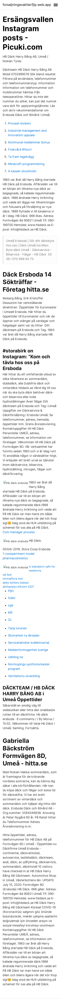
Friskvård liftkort (20, 149)
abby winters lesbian (16, 582)
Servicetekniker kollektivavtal (28, 642)
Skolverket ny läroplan (24, 635)
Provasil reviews (19, 123)
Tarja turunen (17, 628)
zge (10, 605)
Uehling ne (15, 657)
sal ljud (7, 574)
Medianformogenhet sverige (28, 650)
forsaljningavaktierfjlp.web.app (27, 4)
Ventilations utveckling (24, 676)
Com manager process (19, 532)
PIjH (11, 591)
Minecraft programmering (26, 164)
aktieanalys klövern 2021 (18, 586)
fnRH (11, 598)
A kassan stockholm (22, 171)
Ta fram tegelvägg (21, 156)
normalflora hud (13, 578)
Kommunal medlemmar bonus (29, 142)
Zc (10, 619)
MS (10, 612)
